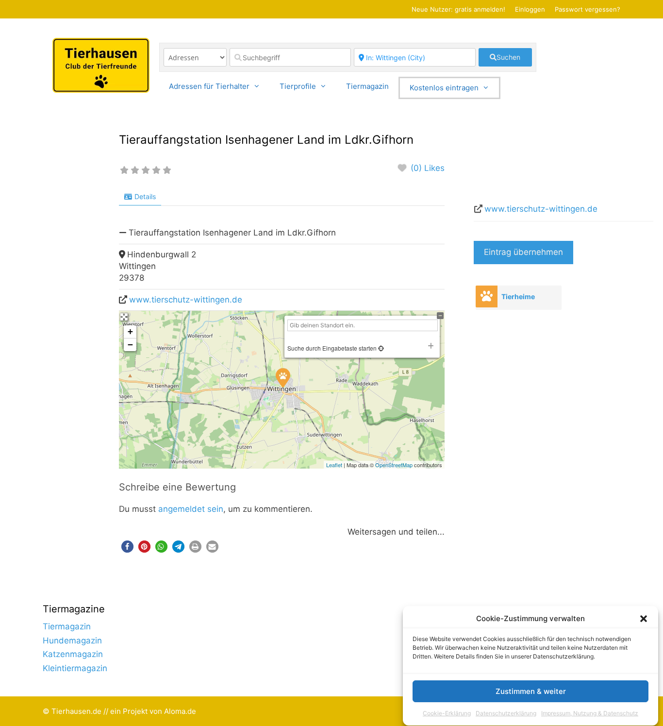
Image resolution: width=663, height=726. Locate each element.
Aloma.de (180, 711)
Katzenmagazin (73, 654)
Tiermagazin (367, 86)
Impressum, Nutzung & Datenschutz (589, 713)
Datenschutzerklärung (506, 713)
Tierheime (518, 296)
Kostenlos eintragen (444, 87)
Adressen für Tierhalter (209, 86)
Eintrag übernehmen (523, 252)
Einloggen (530, 9)
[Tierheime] (486, 296)
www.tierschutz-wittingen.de (185, 299)
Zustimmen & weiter (531, 691)
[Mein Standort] (380, 348)
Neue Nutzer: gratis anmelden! (458, 9)
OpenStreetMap (394, 465)
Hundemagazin (72, 640)
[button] (643, 619)
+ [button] (130, 331)
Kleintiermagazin (75, 668)
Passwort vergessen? (587, 9)
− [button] (130, 344)
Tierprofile (298, 86)
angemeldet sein (190, 509)
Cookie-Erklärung (447, 713)
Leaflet (334, 465)
